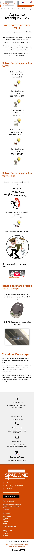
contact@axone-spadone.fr (11, 492)
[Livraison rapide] (17, 412)
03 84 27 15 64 (7, 489)
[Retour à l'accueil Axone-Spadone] (9, 3)
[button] (30, 2)
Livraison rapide (17, 416)
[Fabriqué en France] (17, 453)
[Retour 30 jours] (17, 437)
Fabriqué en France (17, 457)
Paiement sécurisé (17, 402)
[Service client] (17, 423)
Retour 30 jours (17, 442)
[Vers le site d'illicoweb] (17, 550)
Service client (17, 428)
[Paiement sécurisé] (17, 398)
